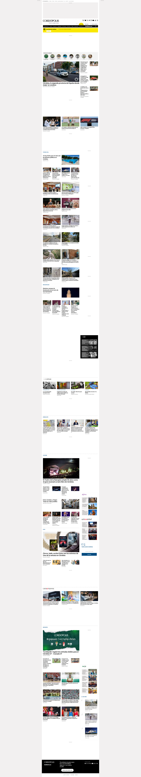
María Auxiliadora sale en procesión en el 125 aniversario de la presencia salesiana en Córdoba (85, 512)
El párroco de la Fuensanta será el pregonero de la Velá (69, 209)
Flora (64, 1)
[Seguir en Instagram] (91, 20)
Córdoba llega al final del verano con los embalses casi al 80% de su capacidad (51, 260)
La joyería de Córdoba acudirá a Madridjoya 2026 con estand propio (50, 193)
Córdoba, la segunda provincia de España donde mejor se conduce (61, 84)
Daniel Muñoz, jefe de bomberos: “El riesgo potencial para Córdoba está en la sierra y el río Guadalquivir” (85, 348)
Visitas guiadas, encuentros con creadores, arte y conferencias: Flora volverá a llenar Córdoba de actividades (70, 279)
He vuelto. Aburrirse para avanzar (76, 392)
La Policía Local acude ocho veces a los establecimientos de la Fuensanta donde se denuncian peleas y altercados (84, 91)
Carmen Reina (45, 281)
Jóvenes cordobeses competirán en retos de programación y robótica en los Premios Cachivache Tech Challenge (65, 310)
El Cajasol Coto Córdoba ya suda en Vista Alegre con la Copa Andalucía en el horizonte (65, 661)
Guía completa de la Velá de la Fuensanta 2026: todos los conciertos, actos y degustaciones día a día (51, 209)
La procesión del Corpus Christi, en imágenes (85, 505)
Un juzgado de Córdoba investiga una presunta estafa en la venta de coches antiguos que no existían (84, 79)
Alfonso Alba (45, 86)
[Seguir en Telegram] (89, 20)
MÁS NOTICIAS (46, 284)
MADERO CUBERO (65, 666)
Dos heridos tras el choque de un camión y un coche (66, 174)
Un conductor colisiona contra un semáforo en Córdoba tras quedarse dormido (50, 244)
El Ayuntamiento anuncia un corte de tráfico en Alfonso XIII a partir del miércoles (75, 175)
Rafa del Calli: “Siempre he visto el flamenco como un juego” (85, 342)
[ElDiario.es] (88, 26)
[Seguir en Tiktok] (95, 20)
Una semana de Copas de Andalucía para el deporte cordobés (51, 701)
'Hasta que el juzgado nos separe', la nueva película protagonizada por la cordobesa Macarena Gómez (50, 128)
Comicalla (87, 389)
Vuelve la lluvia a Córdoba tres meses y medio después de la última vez (70, 226)
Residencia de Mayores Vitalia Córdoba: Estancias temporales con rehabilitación (70, 602)
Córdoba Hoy (46, 26)
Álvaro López (87, 433)
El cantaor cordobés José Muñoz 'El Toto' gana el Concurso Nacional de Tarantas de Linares (65, 490)
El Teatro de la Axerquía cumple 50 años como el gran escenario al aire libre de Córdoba (60, 481)
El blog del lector (46, 389)
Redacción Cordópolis (51, 86)
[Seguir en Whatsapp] (97, 20)
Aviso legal (72, 774)
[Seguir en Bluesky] (85, 20)
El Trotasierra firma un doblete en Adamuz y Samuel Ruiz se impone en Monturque (69, 718)
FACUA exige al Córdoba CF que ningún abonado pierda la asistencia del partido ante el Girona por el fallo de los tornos (70, 701)
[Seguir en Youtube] (93, 20)
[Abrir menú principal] (95, 26)
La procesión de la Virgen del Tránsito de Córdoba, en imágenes (84, 500)
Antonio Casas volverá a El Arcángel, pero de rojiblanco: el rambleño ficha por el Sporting (51, 718)
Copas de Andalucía (71, 1)
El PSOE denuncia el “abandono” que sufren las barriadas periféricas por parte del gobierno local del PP (56, 309)
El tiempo (53, 1)
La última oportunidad (61, 389)
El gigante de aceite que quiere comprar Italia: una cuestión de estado (62, 393)
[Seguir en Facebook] (87, 20)
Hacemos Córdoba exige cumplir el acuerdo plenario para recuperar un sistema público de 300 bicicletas (47, 308)
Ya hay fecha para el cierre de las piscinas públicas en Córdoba (52, 157)
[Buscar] (76, 24)
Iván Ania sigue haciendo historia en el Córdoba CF (70, 683)
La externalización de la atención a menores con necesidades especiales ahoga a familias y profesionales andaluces (91, 430)
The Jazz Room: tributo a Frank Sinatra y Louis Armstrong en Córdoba (46, 489)
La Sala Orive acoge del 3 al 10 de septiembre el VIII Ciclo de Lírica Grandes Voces (75, 519)
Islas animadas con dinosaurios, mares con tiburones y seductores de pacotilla (66, 563)
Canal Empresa (82, 26)
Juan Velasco (45, 565)
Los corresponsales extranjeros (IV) (47, 392)
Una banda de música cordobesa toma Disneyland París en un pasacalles (56, 175)
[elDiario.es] (50, 764)
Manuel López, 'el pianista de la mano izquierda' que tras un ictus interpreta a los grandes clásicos (56, 520)
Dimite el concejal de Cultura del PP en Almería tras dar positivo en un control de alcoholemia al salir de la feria (77, 429)
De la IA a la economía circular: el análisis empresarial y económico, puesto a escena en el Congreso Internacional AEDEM (85, 537)
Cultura (51, 26)
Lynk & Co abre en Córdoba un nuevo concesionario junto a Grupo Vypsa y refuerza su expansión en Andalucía (51, 603)
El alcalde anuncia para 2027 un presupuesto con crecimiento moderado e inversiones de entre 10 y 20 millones (51, 227)
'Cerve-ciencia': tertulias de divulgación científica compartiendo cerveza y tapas (46, 520)
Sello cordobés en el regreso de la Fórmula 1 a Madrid (87, 128)
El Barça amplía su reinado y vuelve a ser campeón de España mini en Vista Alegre (84, 684)
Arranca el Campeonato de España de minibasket (85, 690)
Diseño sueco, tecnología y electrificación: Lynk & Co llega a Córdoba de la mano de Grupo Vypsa (89, 603)
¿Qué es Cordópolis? (66, 774)
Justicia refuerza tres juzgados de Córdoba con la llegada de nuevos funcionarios (47, 175)
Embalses (50, 1)
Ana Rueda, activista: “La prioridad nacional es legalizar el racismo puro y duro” (85, 354)
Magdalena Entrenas (74, 394)
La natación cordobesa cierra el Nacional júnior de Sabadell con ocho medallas (85, 672)
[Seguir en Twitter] (83, 20)
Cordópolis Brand (64, 604)
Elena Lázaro (49, 503)
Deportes (55, 26)
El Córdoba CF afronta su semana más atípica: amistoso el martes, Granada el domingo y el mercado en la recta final (47, 663)
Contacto (76, 774)
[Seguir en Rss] (97, 763)
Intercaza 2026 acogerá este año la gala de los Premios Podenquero (70, 193)
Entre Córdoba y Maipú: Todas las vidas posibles (50, 500)
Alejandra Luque (83, 83)
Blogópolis (59, 26)
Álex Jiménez (64, 129)
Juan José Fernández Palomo (89, 394)
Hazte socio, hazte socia (67, 770)
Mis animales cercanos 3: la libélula (90, 392)
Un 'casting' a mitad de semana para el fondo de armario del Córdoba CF (70, 128)
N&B (72, 26)
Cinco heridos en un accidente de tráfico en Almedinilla (70, 243)
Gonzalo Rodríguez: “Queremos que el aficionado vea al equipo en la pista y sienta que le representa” (51, 684)
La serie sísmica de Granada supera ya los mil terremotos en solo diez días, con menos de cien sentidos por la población (49, 430)
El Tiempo (64, 26)
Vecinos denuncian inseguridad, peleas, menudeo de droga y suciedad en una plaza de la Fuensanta (51, 279)
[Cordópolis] (50, 762)
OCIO (44, 529)
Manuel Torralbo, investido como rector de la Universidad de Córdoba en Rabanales (84, 531)
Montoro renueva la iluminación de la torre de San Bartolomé (50, 290)
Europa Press (45, 195)
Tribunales (56, 1)
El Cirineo (68, 26)
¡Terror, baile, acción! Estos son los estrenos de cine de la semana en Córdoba (60, 554)
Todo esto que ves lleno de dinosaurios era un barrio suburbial (47, 562)
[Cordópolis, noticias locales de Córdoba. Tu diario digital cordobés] (51, 20)
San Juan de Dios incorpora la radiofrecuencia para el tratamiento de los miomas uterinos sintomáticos (75, 309)
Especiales (76, 26)
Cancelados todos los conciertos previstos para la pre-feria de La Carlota (65, 519)
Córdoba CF (66, 1)
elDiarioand (45, 433)
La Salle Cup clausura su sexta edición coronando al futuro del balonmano (85, 678)
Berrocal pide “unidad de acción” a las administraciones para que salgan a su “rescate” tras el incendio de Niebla (63, 429)
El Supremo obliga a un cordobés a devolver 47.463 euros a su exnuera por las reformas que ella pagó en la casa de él (70, 261)
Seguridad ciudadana (60, 1)
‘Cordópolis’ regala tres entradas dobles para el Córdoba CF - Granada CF (60, 653)
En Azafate (73, 389)
